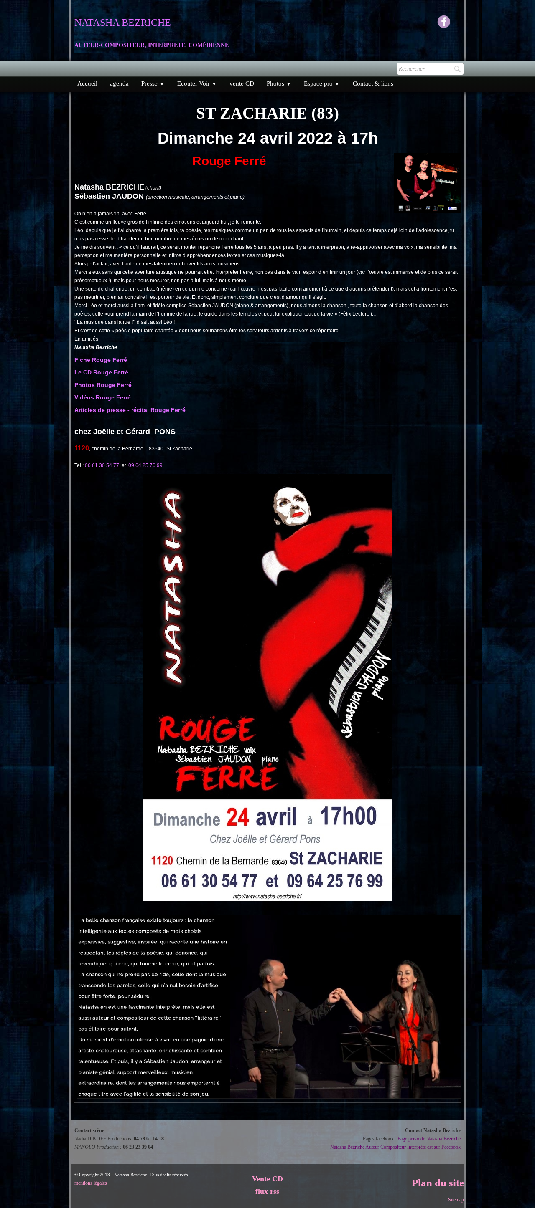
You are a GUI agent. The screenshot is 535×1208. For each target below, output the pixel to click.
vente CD (241, 83)
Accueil (87, 83)
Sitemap (456, 1200)
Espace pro (322, 83)
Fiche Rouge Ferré (100, 359)
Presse (153, 83)
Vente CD (267, 1179)
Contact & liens (373, 83)
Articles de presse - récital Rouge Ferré (130, 410)
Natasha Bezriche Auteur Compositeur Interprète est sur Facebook (395, 1147)
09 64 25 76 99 (145, 465)
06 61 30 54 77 (102, 465)
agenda (119, 83)
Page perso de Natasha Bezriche (429, 1139)
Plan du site (438, 1182)
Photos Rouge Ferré (103, 385)
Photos (279, 83)
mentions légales (90, 1183)
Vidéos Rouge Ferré (102, 397)
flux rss (267, 1191)
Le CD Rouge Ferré (101, 372)
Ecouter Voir (197, 83)
